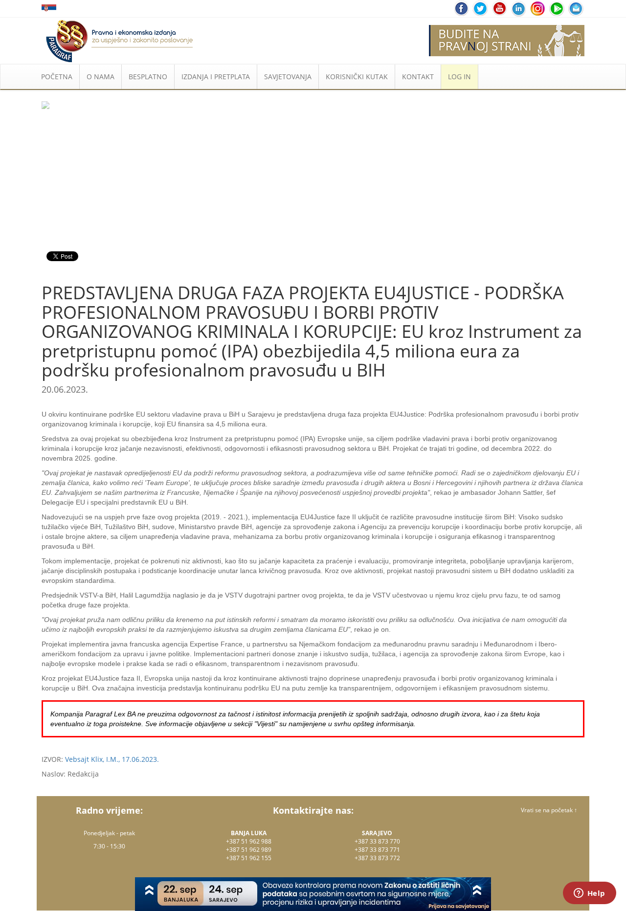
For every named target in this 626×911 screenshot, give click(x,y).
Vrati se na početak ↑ (549, 810)
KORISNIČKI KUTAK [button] (357, 76)
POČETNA (56, 76)
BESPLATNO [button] (148, 76)
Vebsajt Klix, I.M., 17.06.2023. (112, 759)
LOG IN (459, 76)
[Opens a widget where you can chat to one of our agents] (589, 894)
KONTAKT (418, 76)
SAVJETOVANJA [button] (288, 76)
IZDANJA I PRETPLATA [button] (215, 76)
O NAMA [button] (100, 76)
